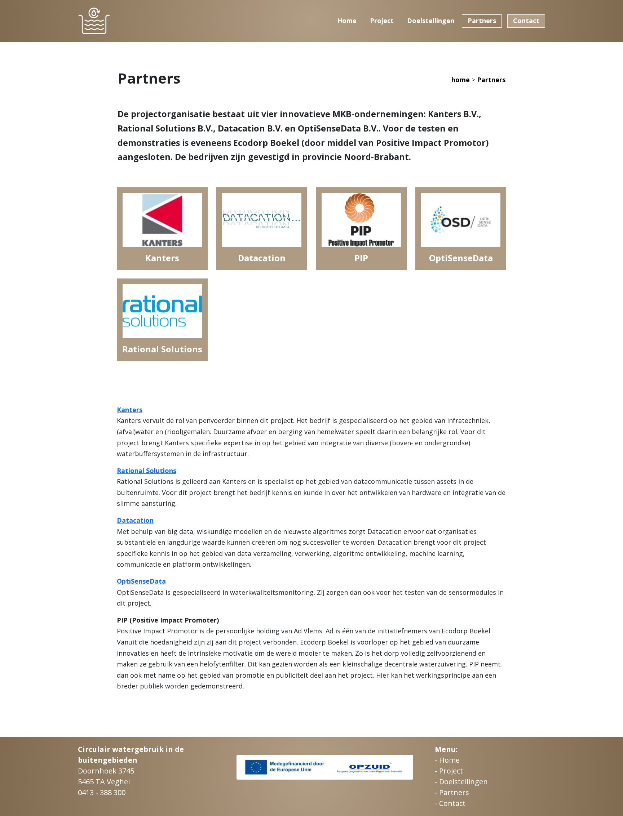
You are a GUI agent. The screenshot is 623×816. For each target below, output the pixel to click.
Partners (482, 20)
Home (347, 20)
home (461, 79)
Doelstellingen (430, 20)
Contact (526, 20)
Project (382, 20)
